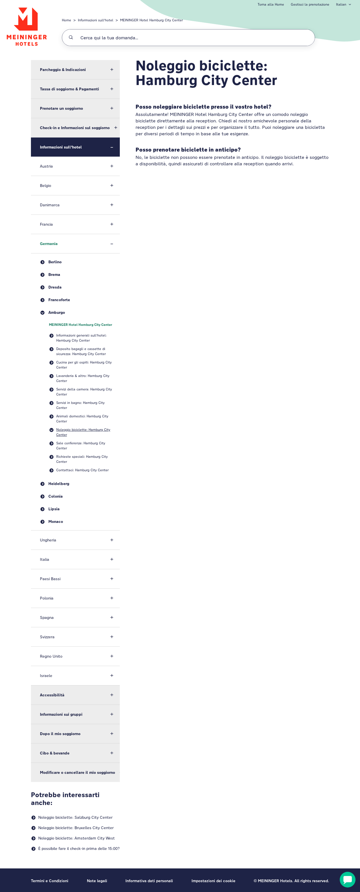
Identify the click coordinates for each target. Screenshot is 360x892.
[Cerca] (70, 37)
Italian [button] (341, 4)
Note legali (97, 880)
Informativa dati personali (149, 880)
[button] (75, 69)
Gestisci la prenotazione (310, 4)
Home (66, 20)
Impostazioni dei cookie (213, 880)
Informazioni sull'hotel (95, 20)
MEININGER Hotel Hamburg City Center (151, 20)
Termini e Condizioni (49, 880)
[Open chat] (348, 880)
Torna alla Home (271, 4)
